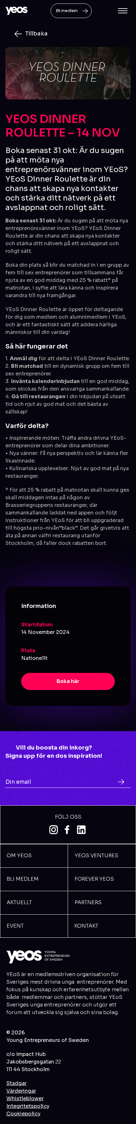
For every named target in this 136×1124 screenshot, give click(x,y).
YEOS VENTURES (96, 855)
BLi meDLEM (23, 879)
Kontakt (86, 926)
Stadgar (16, 1083)
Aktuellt (19, 902)
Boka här (68, 681)
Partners (88, 902)
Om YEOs (19, 855)
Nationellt (34, 658)
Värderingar (21, 1091)
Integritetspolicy (27, 1106)
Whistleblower (25, 1098)
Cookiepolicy (23, 1113)
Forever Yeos (94, 879)
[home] (16, 11)
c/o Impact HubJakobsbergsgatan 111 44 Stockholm (33, 1062)
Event (15, 926)
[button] (123, 10)
